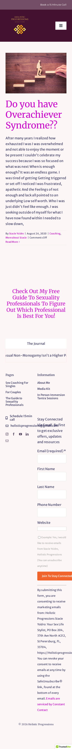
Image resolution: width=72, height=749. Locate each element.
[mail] (7, 440)
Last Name (45, 487)
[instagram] (7, 434)
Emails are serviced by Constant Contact (51, 704)
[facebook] (13, 434)
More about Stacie (16, 237)
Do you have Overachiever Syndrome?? (34, 115)
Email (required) (51, 451)
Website (44, 522)
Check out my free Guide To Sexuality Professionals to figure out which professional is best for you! (36, 303)
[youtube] (20, 434)
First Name (46, 469)
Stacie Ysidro (16, 233)
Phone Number (49, 505)
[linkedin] (27, 434)
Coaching (54, 233)
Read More (12, 241)
